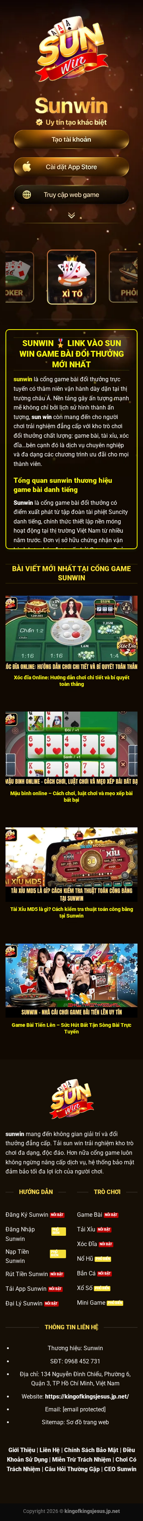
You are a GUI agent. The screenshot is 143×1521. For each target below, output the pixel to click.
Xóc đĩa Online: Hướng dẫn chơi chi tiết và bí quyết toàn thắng (71, 681)
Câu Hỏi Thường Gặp (72, 1469)
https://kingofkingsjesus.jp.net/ (87, 1396)
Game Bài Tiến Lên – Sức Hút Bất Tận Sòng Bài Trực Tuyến (71, 1028)
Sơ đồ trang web (87, 1422)
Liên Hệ (50, 1450)
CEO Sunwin (120, 1469)
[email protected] (84, 1409)
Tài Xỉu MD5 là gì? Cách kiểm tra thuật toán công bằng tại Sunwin (71, 912)
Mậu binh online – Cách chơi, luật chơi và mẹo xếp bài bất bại (71, 796)
